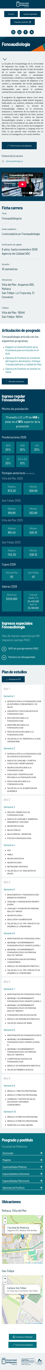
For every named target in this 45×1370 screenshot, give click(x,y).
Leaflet (29, 1263)
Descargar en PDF (15, 679)
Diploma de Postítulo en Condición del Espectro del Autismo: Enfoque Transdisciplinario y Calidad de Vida (23, 361)
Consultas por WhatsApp (24, 1337)
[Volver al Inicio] (22, 4)
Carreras (11, 14)
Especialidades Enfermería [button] (16, 1173)
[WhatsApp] (19, 32)
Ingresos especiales (30, 14)
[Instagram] (13, 32)
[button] (22, 1236)
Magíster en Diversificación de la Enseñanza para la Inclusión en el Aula (22, 350)
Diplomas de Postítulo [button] (14, 1187)
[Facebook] (25, 32)
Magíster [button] (7, 1159)
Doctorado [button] (8, 1153)
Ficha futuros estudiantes (21, 145)
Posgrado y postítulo (21, 22)
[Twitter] (32, 32)
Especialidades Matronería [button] (16, 1180)
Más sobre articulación (16, 381)
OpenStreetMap (38, 1263)
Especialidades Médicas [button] (15, 1166)
